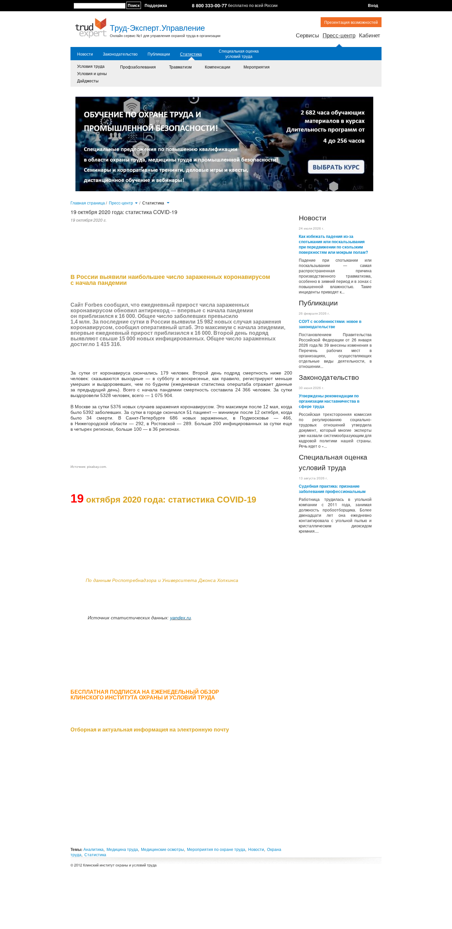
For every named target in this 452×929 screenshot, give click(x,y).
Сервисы (307, 35)
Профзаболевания (138, 66)
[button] (136, 202)
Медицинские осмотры (162, 849)
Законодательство (120, 54)
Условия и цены (92, 73)
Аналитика (93, 849)
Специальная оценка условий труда (239, 53)
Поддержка (156, 5)
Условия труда (91, 66)
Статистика (191, 54)
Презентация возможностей (351, 22)
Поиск (134, 5)
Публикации (159, 54)
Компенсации (217, 66)
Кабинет (369, 35)
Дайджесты (88, 80)
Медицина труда (122, 849)
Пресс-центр (339, 35)
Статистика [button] (153, 202)
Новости (85, 54)
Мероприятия (257, 66)
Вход (373, 5)
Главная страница (87, 202)
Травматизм (180, 66)
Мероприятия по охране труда (216, 849)
